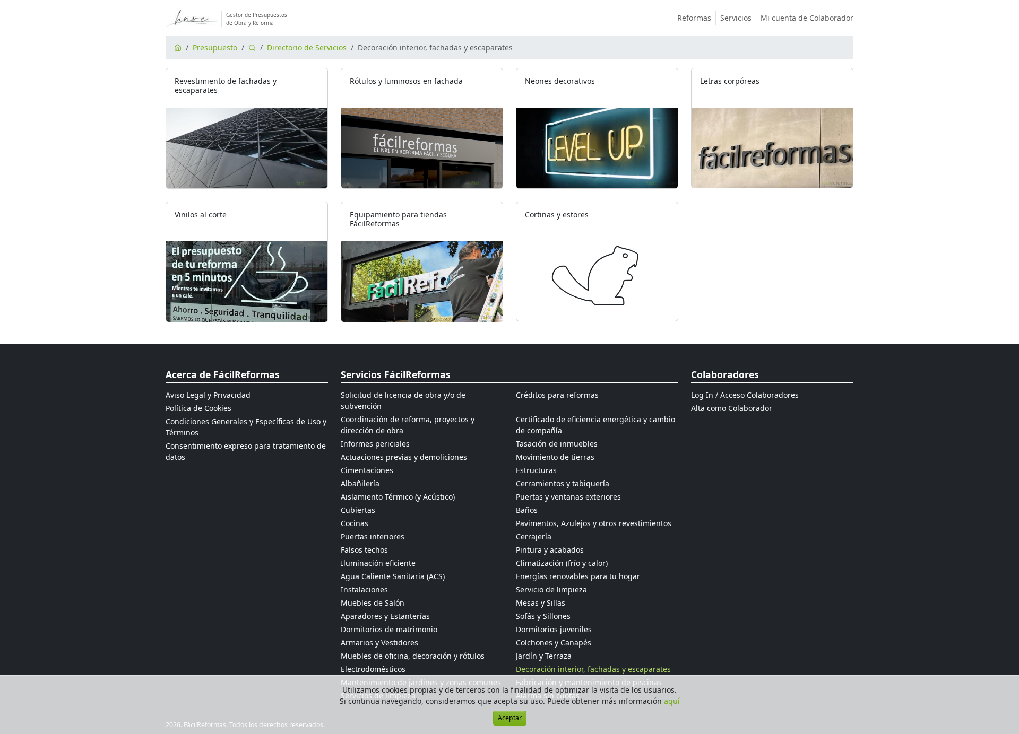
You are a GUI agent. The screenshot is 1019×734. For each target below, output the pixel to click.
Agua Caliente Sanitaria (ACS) (393, 576)
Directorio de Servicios (307, 47)
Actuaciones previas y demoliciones (404, 457)
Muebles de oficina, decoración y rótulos (413, 656)
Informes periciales (375, 444)
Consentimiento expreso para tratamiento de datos (246, 451)
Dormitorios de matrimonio (389, 629)
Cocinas (354, 523)
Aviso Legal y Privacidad (208, 395)
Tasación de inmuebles (557, 444)
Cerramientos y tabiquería (562, 483)
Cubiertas (358, 510)
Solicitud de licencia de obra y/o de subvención (403, 400)
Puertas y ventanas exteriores (568, 497)
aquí (672, 701)
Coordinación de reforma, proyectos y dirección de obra (407, 424)
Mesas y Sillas (540, 603)
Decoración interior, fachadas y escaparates (593, 669)
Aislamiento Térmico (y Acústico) (398, 497)
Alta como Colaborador (731, 408)
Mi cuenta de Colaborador (807, 18)
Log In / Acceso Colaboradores (745, 395)
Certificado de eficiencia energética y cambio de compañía (595, 424)
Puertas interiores (372, 536)
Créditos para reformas (557, 395)
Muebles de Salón (372, 603)
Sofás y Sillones (543, 616)
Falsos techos (364, 550)
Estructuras (536, 470)
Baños (527, 510)
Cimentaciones (367, 470)
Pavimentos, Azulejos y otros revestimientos (593, 523)
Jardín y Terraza (544, 656)
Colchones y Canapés (553, 642)
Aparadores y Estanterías (385, 616)
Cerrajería (533, 536)
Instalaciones (364, 589)
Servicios (736, 18)
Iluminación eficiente (378, 563)
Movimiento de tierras (555, 457)
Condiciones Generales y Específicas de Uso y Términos (246, 427)
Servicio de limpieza (551, 589)
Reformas (694, 18)
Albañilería (360, 483)
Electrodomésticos (373, 669)
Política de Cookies (198, 408)
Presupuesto (215, 47)
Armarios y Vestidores (379, 642)
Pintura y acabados (550, 550)
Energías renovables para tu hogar (578, 576)
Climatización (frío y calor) (562, 563)
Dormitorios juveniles (554, 629)
